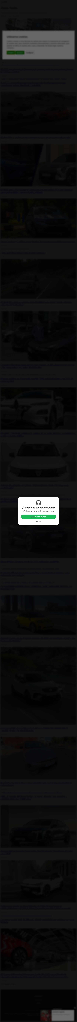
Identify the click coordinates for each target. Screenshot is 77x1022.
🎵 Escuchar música (38, 517)
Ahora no (38, 521)
